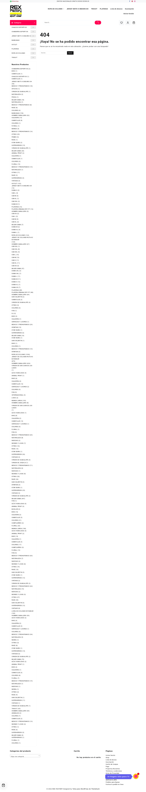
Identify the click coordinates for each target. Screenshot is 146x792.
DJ (13, 313)
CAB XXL (15, 246)
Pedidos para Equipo (113, 782)
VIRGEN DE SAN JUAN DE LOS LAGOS (22, 367)
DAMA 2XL (15, 271)
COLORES (15, 110)
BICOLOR (15, 509)
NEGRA (14, 640)
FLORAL (14, 164)
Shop (107, 757)
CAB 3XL (15, 201)
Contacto (109, 775)
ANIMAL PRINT (17, 153)
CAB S (14, 260)
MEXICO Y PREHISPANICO (20, 86)
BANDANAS (15, 40)
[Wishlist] (121, 22)
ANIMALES (15, 713)
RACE (13, 107)
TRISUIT (14, 57)
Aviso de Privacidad (112, 773)
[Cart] (134, 22)
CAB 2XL (15, 249)
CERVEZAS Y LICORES (19, 322)
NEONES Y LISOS (17, 443)
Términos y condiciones (114, 771)
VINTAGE (15, 181)
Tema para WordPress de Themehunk (86, 789)
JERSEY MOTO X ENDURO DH (22, 36)
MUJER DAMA (16, 100)
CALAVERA (15, 117)
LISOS (14, 398)
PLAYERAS (15, 49)
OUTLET (14, 44)
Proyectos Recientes (113, 769)
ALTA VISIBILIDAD (18, 373)
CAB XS (14, 213)
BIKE (13, 71)
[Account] (128, 22)
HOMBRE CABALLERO (19, 115)
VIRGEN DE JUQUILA (19, 462)
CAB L (14, 193)
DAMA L (14, 232)
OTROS (14, 134)
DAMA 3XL (15, 273)
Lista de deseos (111, 760)
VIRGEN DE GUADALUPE (20, 91)
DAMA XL (15, 229)
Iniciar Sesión (110, 755)
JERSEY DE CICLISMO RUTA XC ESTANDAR (22, 238)
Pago (107, 766)
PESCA (14, 97)
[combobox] (25, 755)
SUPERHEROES (17, 145)
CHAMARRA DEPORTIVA (20, 31)
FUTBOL (14, 126)
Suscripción (110, 762)
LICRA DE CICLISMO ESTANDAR (22, 611)
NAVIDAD (15, 440)
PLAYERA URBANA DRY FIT (21, 209)
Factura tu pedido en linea (114, 784)
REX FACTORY (57, 789)
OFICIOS (15, 89)
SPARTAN (15, 327)
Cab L (13, 216)
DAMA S (14, 190)
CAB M (14, 196)
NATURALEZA (16, 94)
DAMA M (15, 204)
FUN (13, 310)
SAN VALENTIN (17, 297)
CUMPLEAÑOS (16, 523)
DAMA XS (15, 287)
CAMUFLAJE (16, 74)
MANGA (14, 128)
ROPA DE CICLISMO (18, 53)
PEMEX (14, 137)
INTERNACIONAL (17, 395)
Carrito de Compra (112, 764)
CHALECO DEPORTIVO (19, 27)
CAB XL (14, 198)
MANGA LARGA (17, 400)
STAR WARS (16, 142)
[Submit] (98, 22)
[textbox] (25, 756)
